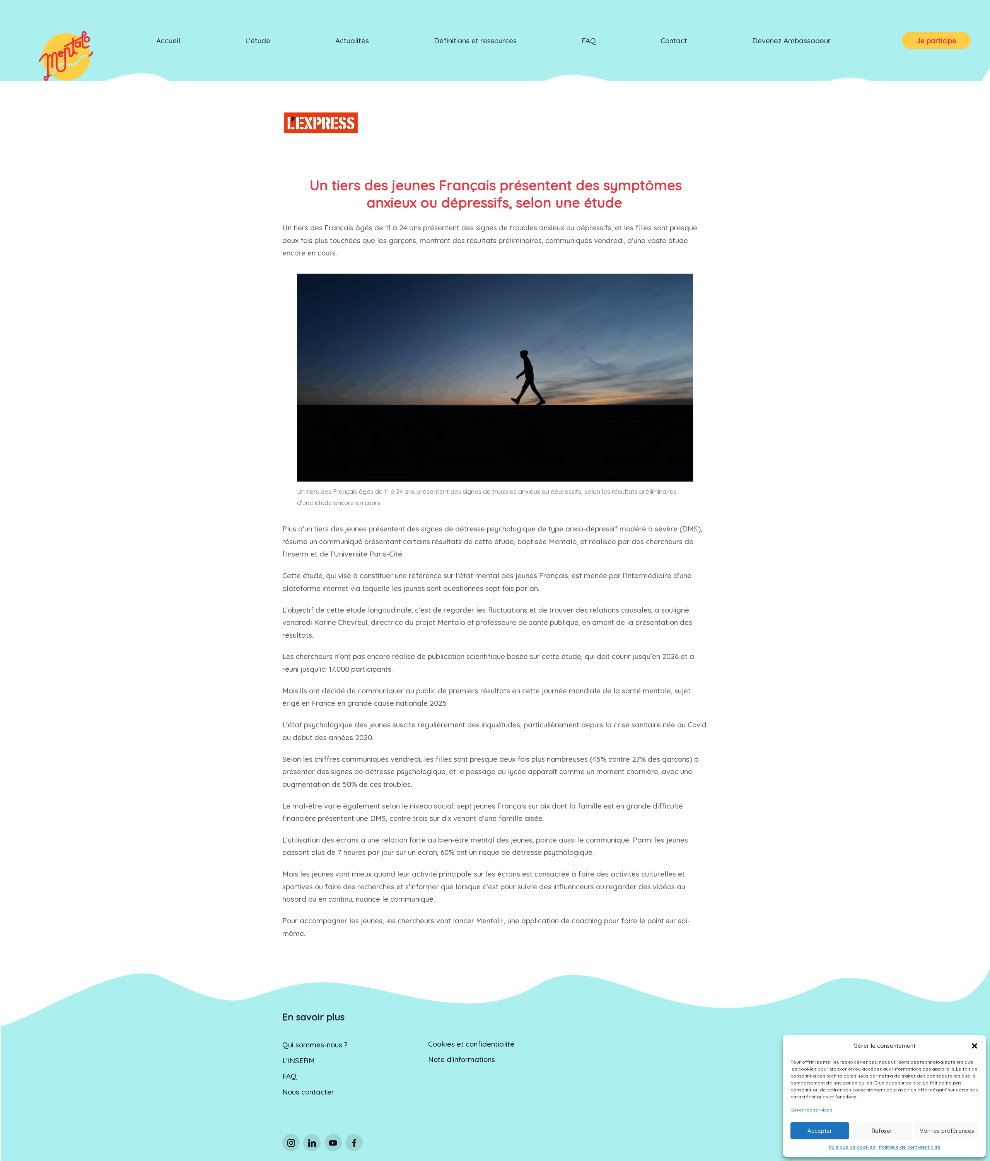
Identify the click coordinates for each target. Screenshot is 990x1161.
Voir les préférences (947, 1130)
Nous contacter (308, 1091)
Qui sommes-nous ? (315, 1044)
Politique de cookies (852, 1147)
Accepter (819, 1130)
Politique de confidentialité (909, 1147)
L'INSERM (298, 1060)
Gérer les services (811, 1110)
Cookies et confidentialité (471, 1044)
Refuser (882, 1130)
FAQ (289, 1076)
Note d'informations (461, 1059)
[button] (974, 1046)
